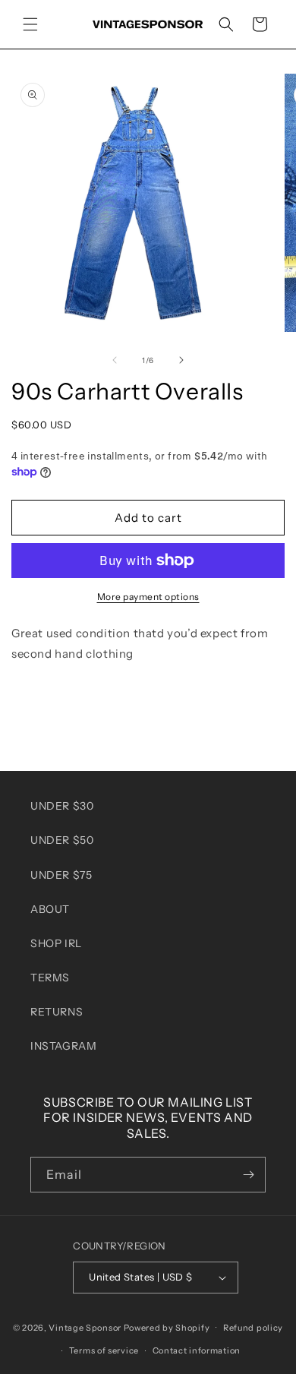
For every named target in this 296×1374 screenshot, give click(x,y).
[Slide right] (181, 360)
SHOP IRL (56, 943)
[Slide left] (114, 360)
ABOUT (50, 909)
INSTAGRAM (63, 1046)
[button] (30, 24)
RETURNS (56, 1012)
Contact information (197, 1350)
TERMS (50, 977)
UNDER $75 (61, 875)
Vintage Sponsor (85, 1327)
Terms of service (104, 1350)
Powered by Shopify (167, 1327)
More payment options (148, 596)
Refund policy (253, 1327)
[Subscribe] (248, 1174)
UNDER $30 (61, 806)
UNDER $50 (61, 840)
